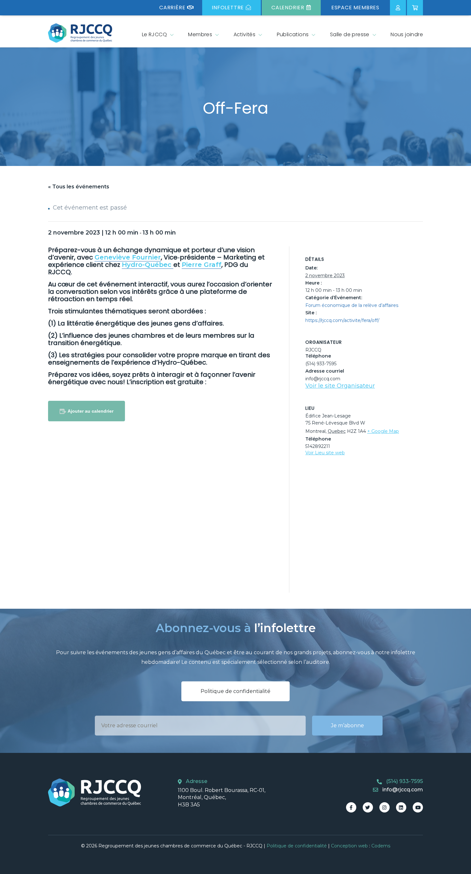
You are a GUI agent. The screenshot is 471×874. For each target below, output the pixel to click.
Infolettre (228, 7)
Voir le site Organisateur (340, 385)
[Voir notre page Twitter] (368, 807)
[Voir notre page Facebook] (351, 807)
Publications (293, 34)
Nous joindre (407, 34)
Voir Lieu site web (325, 453)
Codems (380, 846)
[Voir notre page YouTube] (418, 807)
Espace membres (355, 7)
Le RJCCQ (154, 34)
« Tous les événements (78, 187)
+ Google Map (383, 431)
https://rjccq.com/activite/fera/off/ (342, 320)
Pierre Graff (201, 264)
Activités (245, 34)
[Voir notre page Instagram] (384, 807)
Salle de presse (349, 34)
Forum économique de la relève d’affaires (351, 305)
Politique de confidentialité (235, 691)
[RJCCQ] (80, 33)
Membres (200, 34)
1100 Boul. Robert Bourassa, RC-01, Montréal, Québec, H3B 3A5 (221, 797)
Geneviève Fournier (128, 257)
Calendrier (287, 7)
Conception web (349, 846)
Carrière (172, 7)
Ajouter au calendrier (90, 411)
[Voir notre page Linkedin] (401, 807)
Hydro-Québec (147, 264)
